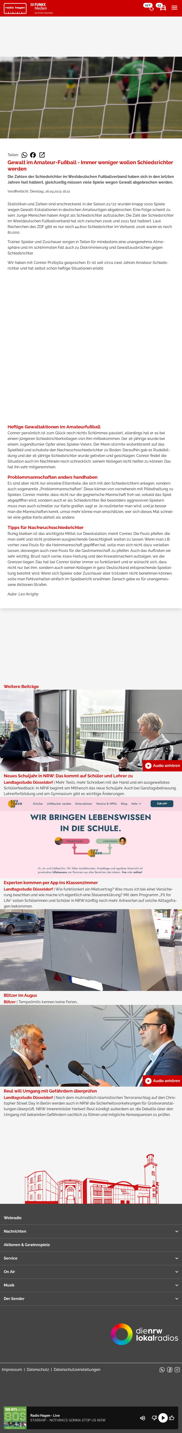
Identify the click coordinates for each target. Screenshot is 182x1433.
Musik (9, 1285)
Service (11, 1258)
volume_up (142, 1418)
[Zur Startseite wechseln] (15, 8)
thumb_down (154, 1418)
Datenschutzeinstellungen (77, 1369)
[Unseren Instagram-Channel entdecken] (177, 1370)
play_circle (163, 1418)
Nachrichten (15, 1231)
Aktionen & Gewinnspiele (27, 1245)
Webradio (13, 1218)
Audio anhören (162, 765)
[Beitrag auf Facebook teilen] (33, 155)
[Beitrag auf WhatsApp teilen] (24, 155)
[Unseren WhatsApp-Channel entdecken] (162, 1370)
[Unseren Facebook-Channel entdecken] (170, 1370)
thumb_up (171, 1418)
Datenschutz (38, 1369)
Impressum (12, 1369)
